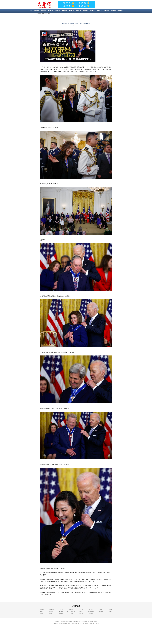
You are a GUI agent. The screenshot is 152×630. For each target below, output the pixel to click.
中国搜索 (101, 611)
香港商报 (51, 611)
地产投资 (64, 10)
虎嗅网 (41, 613)
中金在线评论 (91, 611)
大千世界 (99, 10)
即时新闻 (36, 10)
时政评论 (57, 10)
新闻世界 (43, 10)
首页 (30, 10)
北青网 (110, 609)
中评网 (100, 609)
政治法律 (50, 10)
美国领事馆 (51, 609)
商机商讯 (85, 10)
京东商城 (91, 613)
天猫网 (71, 613)
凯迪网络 (81, 611)
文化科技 (92, 10)
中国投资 (51, 613)
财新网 (41, 611)
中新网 (81, 609)
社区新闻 (120, 10)
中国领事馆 (41, 609)
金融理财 (78, 10)
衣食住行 (106, 10)
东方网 (91, 609)
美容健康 (113, 10)
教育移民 (71, 10)
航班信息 (71, 609)
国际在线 (61, 611)
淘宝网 (81, 613)
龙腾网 (110, 611)
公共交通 (61, 609)
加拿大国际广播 (71, 611)
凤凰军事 (61, 613)
